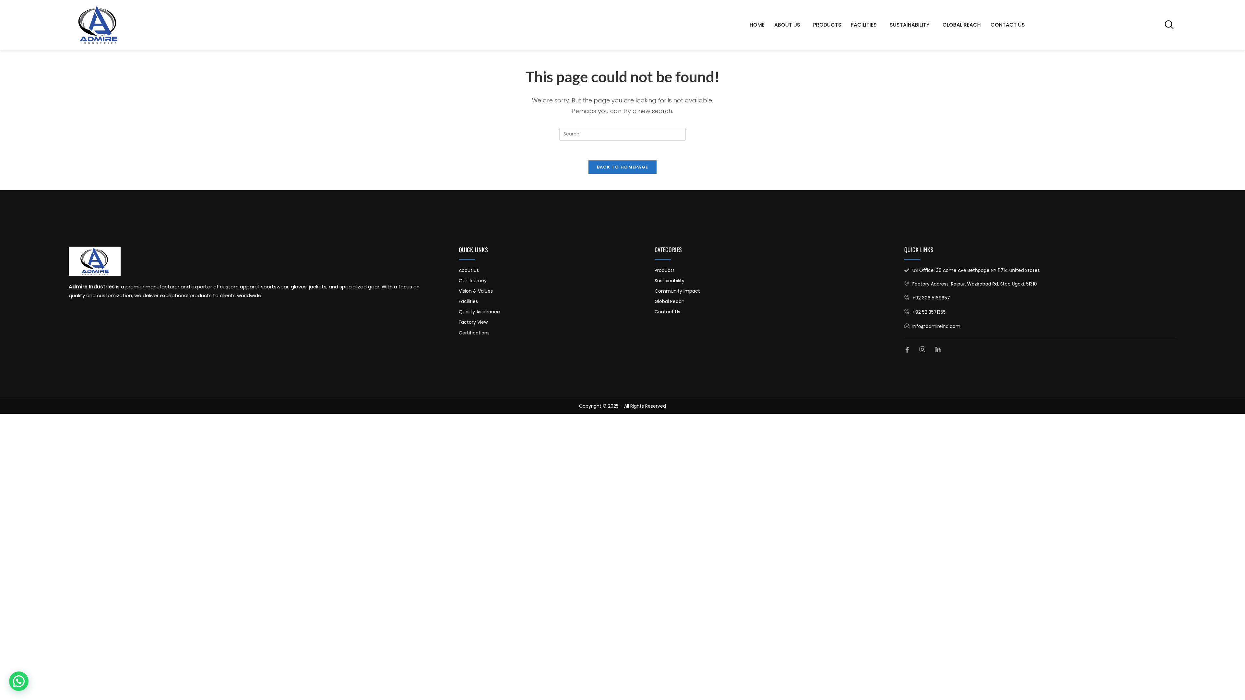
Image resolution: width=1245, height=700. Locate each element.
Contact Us (1007, 25)
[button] (1169, 24)
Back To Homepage (622, 167)
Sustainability (910, 25)
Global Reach (962, 25)
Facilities (864, 25)
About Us (787, 25)
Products (827, 25)
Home (757, 25)
